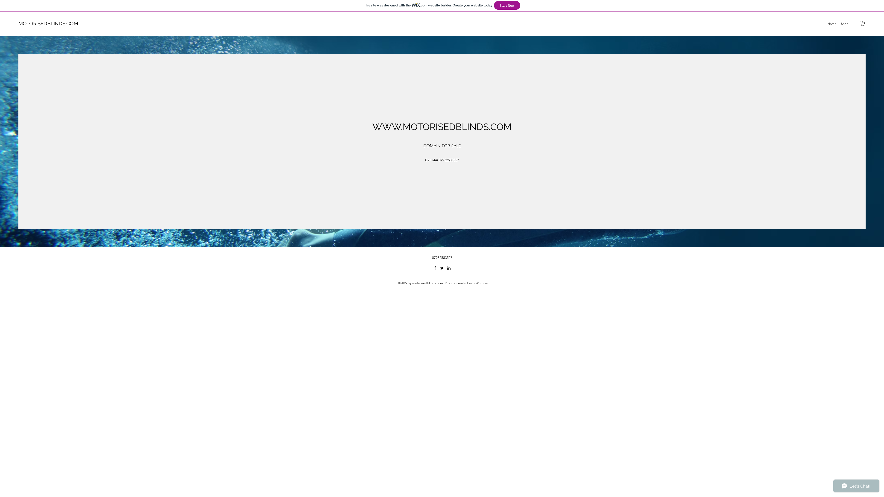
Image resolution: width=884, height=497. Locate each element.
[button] (863, 23)
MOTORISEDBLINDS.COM (48, 23)
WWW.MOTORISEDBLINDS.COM (442, 126)
